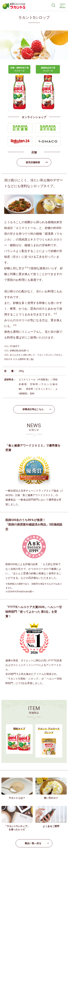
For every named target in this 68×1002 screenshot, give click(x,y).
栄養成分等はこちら (33, 409)
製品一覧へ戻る (33, 843)
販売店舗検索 (33, 162)
